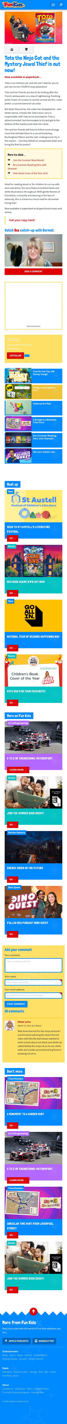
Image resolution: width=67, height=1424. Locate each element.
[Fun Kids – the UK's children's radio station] (16, 5)
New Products (36, 1359)
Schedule (7, 1372)
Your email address (15, 989)
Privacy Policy (41, 1388)
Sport (12, 1355)
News (5, 1355)
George (33, 1372)
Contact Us (8, 1388)
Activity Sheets (9, 1359)
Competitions (40, 1355)
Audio (20, 1355)
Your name (10, 976)
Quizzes (23, 1359)
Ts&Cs (29, 1388)
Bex (16, 230)
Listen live (16, 355)
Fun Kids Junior (10, 1375)
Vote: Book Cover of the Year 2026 (30, 173)
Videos (28, 1355)
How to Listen (21, 1372)
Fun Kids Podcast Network (16, 1392)
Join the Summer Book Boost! (28, 160)
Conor (53, 1372)
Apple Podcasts (18, 1341)
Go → (13, 538)
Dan (41, 1372)
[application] (33, 250)
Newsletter (46, 1341)
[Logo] (8, 238)
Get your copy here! (22, 220)
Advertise (20, 1388)
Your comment (12, 955)
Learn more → (18, 770)
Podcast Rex (37, 1392)
